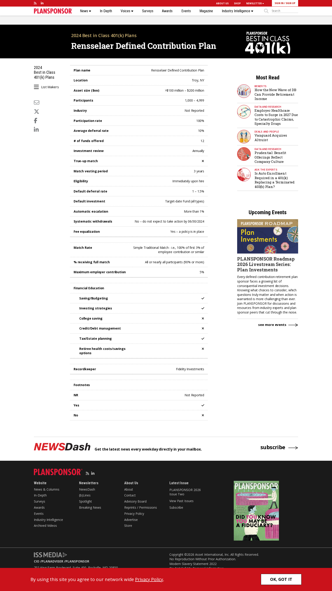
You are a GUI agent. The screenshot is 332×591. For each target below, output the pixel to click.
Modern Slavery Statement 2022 (193, 564)
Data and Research (268, 106)
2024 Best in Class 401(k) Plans (104, 35)
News (84, 11)
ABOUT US (222, 3)
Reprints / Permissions (140, 507)
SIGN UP (290, 3)
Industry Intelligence (236, 11)
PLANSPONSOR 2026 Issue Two (185, 492)
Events (186, 11)
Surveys (147, 11)
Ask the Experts (266, 169)
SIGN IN (279, 3)
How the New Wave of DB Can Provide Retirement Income (275, 94)
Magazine (206, 11)
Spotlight (85, 501)
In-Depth (106, 11)
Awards (167, 11)
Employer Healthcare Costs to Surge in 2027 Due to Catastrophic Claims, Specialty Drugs (276, 117)
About (128, 489)
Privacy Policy (134, 513)
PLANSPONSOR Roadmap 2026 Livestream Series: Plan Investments (266, 264)
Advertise (131, 519)
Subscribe (176, 507)
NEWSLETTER (254, 3)
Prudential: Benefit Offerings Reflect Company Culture (270, 157)
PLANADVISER (52, 561)
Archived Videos (45, 525)
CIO (36, 561)
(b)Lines (85, 495)
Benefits (261, 86)
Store (128, 525)
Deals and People (267, 131)
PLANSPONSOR (77, 561)
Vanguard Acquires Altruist (271, 137)
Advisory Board (135, 501)
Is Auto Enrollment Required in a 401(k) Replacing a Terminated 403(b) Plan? (275, 180)
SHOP (237, 3)
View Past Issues (181, 501)
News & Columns (46, 489)
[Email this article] (36, 102)
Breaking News (90, 507)
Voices (126, 11)
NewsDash (87, 489)
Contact (130, 495)
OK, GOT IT (281, 579)
